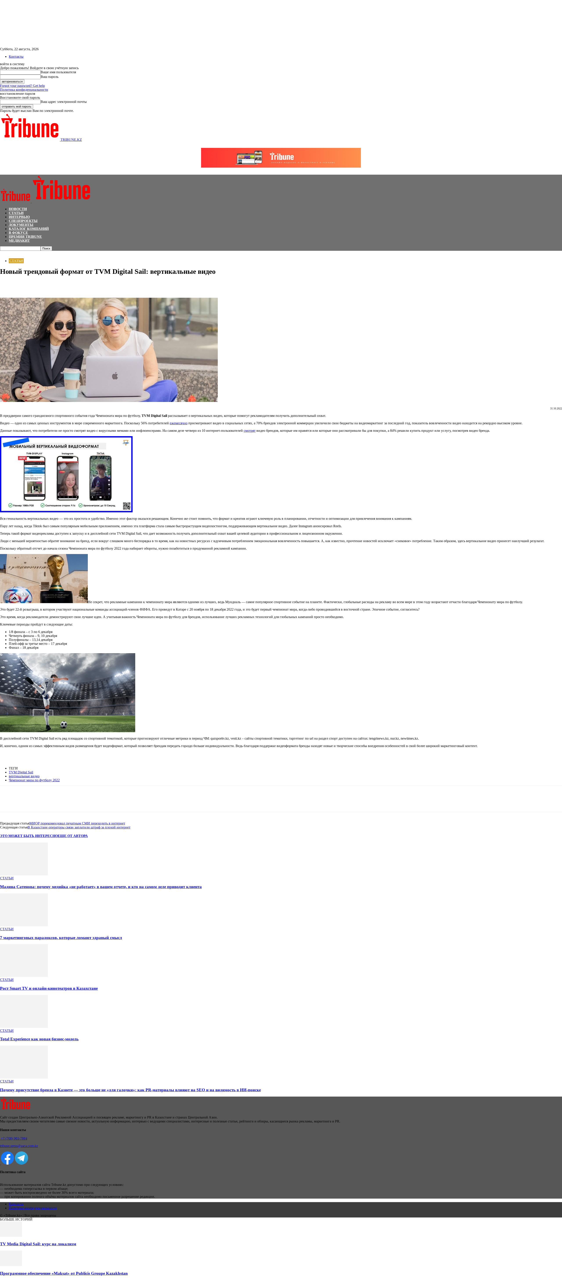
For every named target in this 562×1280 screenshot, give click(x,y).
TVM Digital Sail (21, 772)
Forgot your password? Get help (22, 86)
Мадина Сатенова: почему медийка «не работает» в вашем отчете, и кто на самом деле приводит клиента (101, 886)
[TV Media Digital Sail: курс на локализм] (11, 1235)
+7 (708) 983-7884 (13, 1138)
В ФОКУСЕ (18, 233)
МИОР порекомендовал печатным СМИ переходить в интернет (77, 823)
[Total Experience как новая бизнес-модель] (24, 1027)
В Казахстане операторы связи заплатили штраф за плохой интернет (79, 827)
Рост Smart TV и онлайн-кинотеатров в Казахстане (49, 988)
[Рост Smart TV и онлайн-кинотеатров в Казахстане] (24, 976)
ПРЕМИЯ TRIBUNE (25, 236)
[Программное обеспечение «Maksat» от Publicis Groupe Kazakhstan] (11, 1265)
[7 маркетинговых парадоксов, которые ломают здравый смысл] (24, 925)
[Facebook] (7, 285)
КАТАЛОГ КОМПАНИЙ (29, 229)
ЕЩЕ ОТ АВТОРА (73, 836)
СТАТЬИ (16, 213)
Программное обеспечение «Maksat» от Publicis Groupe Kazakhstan (64, 1273)
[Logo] (16, 201)
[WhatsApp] (23, 285)
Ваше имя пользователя (58, 72)
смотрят (250, 430)
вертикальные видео (24, 776)
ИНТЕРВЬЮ (19, 217)
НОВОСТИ (18, 209)
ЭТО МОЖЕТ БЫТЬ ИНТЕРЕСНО (29, 836)
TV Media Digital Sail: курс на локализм (38, 1244)
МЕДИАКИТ (19, 240)
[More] (54, 285)
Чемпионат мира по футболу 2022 (34, 780)
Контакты (16, 56)
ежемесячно (178, 423)
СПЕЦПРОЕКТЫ (23, 221)
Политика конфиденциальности (24, 89)
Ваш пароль (49, 77)
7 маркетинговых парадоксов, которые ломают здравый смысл (61, 937)
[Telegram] (39, 285)
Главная (5, 253)
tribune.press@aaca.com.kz (19, 1146)
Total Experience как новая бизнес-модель (39, 1039)
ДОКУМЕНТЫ (21, 225)
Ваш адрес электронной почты (64, 102)
